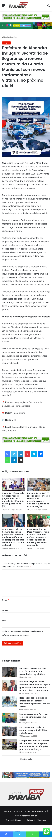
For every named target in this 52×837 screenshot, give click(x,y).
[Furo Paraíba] (18, 5)
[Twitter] (14, 454)
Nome (5, 600)
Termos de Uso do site (15, 820)
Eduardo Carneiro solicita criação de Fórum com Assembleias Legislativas (32, 671)
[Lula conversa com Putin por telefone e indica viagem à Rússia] (9, 718)
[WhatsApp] (7, 460)
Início (6, 37)
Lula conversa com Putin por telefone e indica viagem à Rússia (33, 717)
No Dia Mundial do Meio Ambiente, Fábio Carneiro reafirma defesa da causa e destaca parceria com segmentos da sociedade (38, 537)
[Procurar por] (48, 6)
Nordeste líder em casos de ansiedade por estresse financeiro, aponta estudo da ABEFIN (34, 702)
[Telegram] (14, 460)
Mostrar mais (26, 759)
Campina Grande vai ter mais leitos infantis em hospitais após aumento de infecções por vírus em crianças (34, 745)
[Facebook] (7, 454)
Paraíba (13, 37)
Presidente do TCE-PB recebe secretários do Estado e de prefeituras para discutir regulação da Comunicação (38, 500)
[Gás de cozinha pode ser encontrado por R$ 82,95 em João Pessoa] (9, 731)
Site (4, 621)
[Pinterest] (27, 454)
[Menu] (3, 6)
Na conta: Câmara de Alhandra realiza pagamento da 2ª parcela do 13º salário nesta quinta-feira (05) (13, 500)
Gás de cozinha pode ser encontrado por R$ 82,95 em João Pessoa (33, 730)
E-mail (5, 610)
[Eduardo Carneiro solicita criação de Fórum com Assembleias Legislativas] (9, 672)
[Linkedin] (20, 454)
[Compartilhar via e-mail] (20, 460)
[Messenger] (40, 454)
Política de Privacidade (36, 820)
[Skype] (34, 454)
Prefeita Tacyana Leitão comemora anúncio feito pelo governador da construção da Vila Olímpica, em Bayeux (34, 686)
